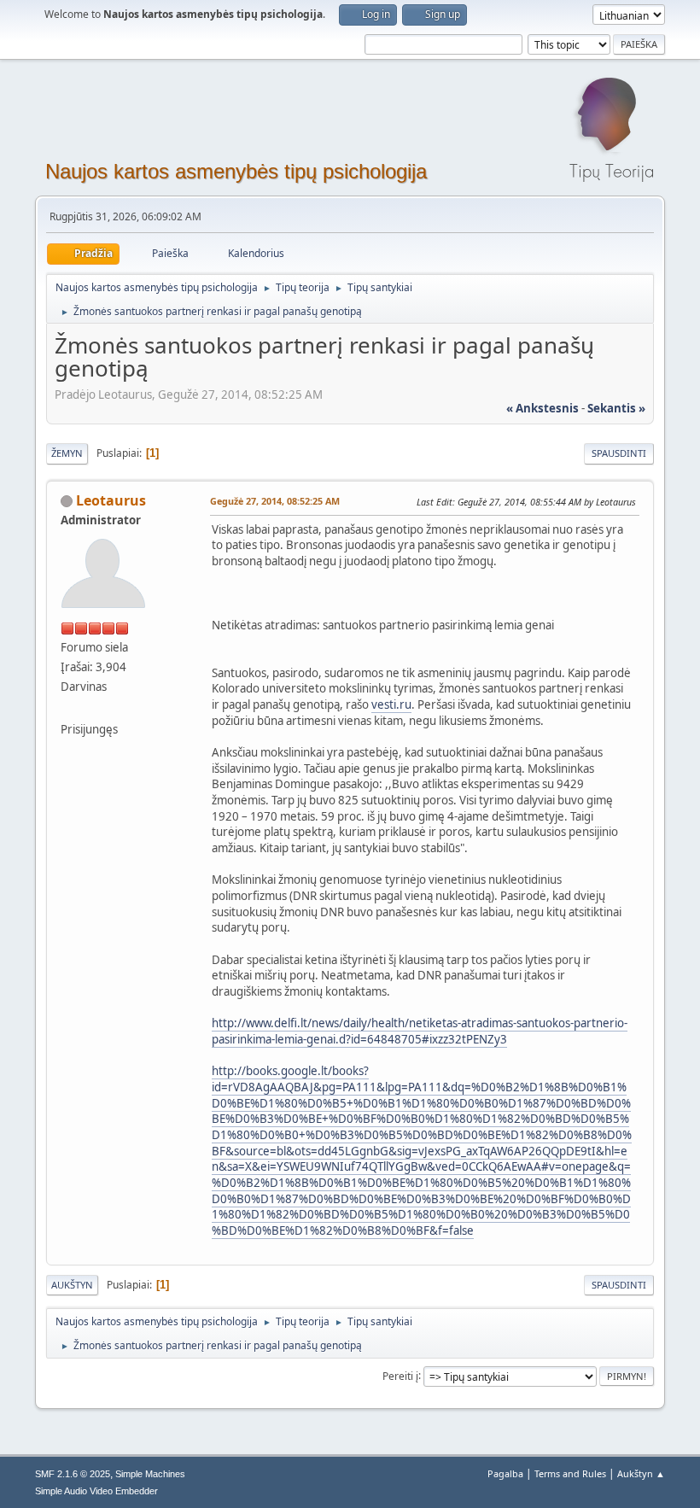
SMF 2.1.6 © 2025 (72, 1474)
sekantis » (616, 408)
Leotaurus (111, 500)
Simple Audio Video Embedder (96, 1491)
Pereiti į (400, 1375)
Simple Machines (150, 1474)
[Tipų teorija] (67, 708)
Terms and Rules (570, 1473)
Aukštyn (72, 1284)
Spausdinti (619, 453)
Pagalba (505, 1473)
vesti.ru (391, 704)
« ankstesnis (542, 408)
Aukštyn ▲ (641, 1473)
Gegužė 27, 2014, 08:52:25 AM (275, 500)
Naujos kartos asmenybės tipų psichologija (236, 171)
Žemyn (67, 453)
